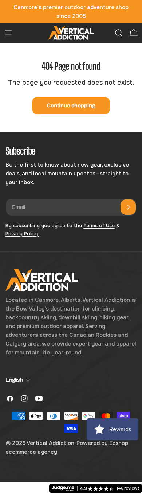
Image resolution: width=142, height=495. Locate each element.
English (14, 380)
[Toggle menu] (8, 33)
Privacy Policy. (22, 234)
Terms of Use (99, 225)
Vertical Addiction (50, 443)
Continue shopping (71, 105)
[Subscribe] (128, 207)
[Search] (118, 33)
